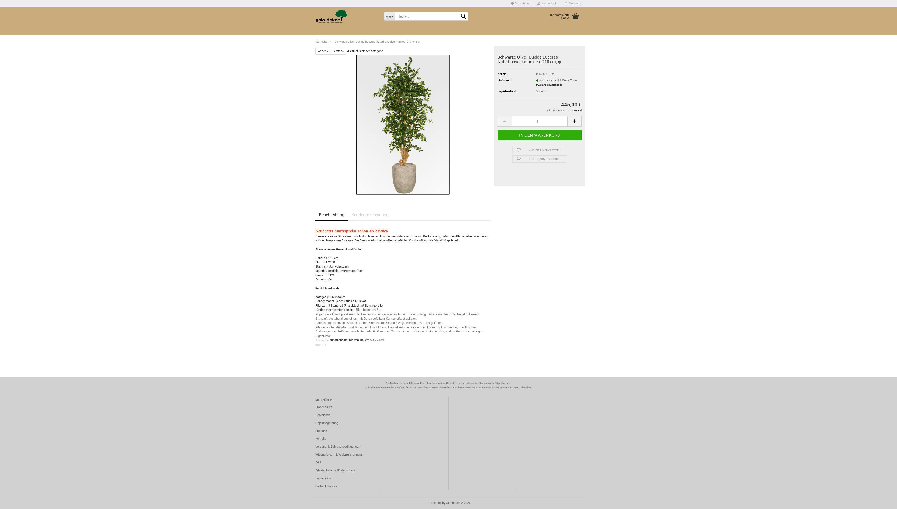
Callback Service (326, 486)
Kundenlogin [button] (549, 3)
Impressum (323, 478)
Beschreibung (331, 214)
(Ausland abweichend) (549, 84)
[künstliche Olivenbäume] (403, 124)
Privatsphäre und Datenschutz (335, 470)
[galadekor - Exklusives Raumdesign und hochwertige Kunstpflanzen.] (346, 16)
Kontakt (320, 438)
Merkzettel (574, 3)
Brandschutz (323, 407)
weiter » (323, 51)
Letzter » (338, 51)
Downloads (322, 415)
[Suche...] (463, 16)
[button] (521, 3)
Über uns (321, 431)
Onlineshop (434, 503)
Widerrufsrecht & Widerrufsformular (339, 454)
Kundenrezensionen (369, 214)
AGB (318, 462)
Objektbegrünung (326, 423)
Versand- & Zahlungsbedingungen (337, 446)
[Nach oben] (884, 502)
